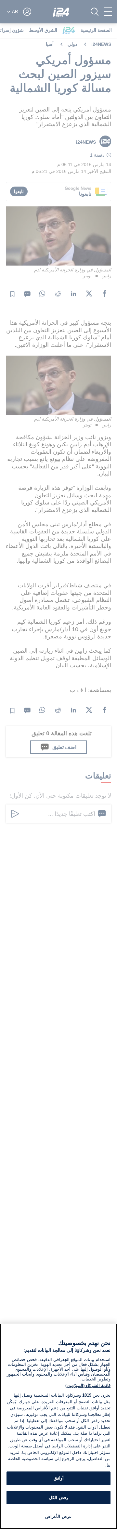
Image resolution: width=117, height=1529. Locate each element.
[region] (58, 1426)
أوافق (59, 1478)
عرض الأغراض (58, 1516)
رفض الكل (58, 1497)
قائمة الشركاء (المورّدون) (87, 1385)
